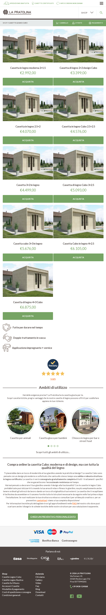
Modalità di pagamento (13, 589)
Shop (5, 23)
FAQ (74, 503)
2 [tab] (51, 446)
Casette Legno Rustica (12, 580)
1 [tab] (48, 446)
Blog (37, 589)
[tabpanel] (20, 424)
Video (38, 583)
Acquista (28, 81)
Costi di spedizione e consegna (16, 592)
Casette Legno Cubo (11, 577)
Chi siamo (40, 577)
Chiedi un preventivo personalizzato (53, 516)
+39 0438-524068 (80, 586)
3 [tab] (54, 446)
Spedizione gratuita (19, 3)
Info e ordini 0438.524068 (71, 3)
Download (40, 592)
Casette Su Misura (10, 583)
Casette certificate (44, 3)
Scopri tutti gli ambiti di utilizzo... (53, 452)
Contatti (39, 595)
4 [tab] (57, 446)
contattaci (42, 500)
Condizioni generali (11, 595)
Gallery (38, 580)
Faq (37, 586)
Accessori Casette (10, 586)
